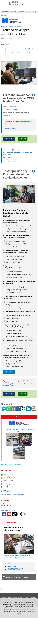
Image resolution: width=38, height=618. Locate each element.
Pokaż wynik (9, 371)
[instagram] (19, 516)
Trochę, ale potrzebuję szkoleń (14, 348)
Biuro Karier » (5, 483)
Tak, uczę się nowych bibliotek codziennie (17, 361)
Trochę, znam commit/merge (14, 305)
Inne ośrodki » (5, 488)
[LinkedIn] (28, 410)
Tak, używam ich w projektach (14, 271)
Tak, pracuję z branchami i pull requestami (17, 302)
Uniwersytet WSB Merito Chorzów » (11, 464)
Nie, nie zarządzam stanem (13, 277)
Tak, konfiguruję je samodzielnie (14, 256)
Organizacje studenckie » (8, 485)
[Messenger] (4, 410)
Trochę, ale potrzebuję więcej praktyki (16, 289)
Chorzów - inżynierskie (13, 569)
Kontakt (27, 597)
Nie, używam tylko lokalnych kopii (15, 308)
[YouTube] (9, 516)
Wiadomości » (5, 490)
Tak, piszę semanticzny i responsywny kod (18, 226)
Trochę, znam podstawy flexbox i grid (16, 229)
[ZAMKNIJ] (19, 613)
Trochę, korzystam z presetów (14, 259)
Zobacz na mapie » (6, 508)
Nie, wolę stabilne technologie (14, 366)
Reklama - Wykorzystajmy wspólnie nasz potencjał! (12, 597)
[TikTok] (14, 516)
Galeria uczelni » (6, 491)
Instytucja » (4, 486)
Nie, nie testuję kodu (11, 321)
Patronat (33, 597)
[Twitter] (23, 409)
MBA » (3, 482)
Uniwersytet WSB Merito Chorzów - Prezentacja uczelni (19, 430)
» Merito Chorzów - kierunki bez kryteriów (13, 494)
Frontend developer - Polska (15, 568)
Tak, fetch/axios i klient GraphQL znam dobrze (18, 287)
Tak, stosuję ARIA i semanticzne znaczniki (17, 346)
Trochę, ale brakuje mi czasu (13, 364)
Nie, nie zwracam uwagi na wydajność (16, 336)
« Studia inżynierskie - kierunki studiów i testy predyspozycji (18, 11)
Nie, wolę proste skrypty (12, 262)
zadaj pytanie (9, 138)
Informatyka (12, 106)
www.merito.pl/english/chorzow (11, 162)
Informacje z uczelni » (11, 57)
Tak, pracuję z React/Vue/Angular (15, 241)
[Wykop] (33, 410)
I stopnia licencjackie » (7, 474)
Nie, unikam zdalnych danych (14, 292)
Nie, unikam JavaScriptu (12, 247)
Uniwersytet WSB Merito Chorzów (11, 26)
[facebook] (3, 516)
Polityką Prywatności (26, 608)
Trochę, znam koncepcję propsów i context (18, 274)
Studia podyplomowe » (7, 480)
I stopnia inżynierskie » (7, 476)
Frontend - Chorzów (12, 566)
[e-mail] (13, 410)
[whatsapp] (8, 410)
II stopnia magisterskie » (8, 479)
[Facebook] (18, 410)
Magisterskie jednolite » (8, 477)
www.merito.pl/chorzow (9, 159)
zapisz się (22, 138)
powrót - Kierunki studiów (15, 576)
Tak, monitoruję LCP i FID (13, 330)
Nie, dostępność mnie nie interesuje (15, 351)
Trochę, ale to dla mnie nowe (13, 333)
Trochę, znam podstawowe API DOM (16, 244)
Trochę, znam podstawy (12, 318)
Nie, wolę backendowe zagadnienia (15, 231)
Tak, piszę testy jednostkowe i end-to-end (17, 315)
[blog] (25, 516)
